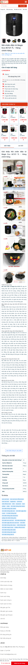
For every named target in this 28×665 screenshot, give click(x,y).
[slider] (4, 41)
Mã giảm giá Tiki (5, 607)
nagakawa (13, 501)
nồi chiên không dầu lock (8, 511)
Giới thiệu (7, 145)
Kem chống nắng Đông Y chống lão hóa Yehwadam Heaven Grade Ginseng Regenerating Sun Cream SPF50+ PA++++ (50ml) (14, 539)
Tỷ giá (10, 659)
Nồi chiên (25, 9)
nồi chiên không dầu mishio (18, 506)
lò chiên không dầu (11, 513)
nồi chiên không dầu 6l (8, 534)
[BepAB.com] (5, 1)
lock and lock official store (17, 499)
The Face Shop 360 (17, 659)
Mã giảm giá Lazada (6, 611)
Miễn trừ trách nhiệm (6, 589)
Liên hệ (2, 618)
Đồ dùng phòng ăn (5, 634)
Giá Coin (7, 660)
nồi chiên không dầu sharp (9, 525)
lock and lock (5, 499)
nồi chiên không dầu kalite (8, 529)
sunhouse (19, 501)
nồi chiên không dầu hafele (9, 508)
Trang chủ (2, 9)
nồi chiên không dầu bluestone (10, 515)
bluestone (18, 503)
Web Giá (2, 660)
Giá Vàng (25, 659)
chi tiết (20, 145)
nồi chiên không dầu (20, 520)
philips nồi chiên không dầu (9, 518)
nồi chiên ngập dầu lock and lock (10, 522)
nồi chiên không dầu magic (9, 532)
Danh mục (3, 592)
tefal (13, 503)
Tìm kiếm (22, 6)
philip (8, 506)
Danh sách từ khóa (5, 604)
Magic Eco (7, 53)
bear (23, 503)
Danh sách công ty (5, 600)
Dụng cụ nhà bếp (5, 631)
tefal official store (6, 503)
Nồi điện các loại (17, 9)
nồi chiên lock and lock (8, 520)
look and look (5, 501)
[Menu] (26, 2)
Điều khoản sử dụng (6, 585)
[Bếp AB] (8, 550)
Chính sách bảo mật (6, 581)
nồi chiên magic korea (7, 527)
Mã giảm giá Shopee (6, 615)
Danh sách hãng (5, 596)
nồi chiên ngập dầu (21, 511)
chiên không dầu (21, 525)
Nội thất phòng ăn (5, 638)
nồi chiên (22, 522)
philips (3, 506)
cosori (3, 513)
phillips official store (20, 527)
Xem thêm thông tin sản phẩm (14, 450)
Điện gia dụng (9, 9)
